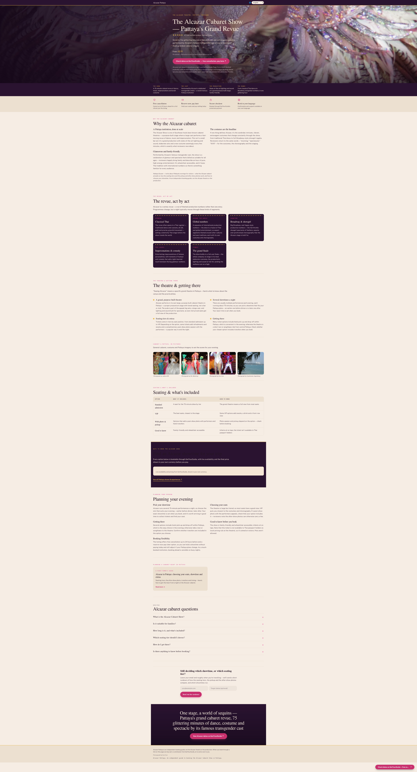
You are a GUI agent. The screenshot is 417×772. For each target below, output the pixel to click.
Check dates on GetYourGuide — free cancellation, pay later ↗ (201, 61)
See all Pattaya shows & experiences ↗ (167, 479)
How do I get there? (161, 644)
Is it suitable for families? (164, 623)
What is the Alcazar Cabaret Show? (168, 616)
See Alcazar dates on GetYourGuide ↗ (208, 736)
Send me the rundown (191, 694)
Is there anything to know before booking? (171, 651)
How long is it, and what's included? (169, 630)
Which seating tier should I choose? (169, 637)
